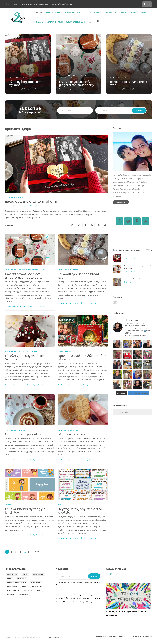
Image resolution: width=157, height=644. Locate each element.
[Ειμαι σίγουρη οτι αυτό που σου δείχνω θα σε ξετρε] (127, 354)
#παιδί (39, 591)
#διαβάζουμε (35, 582)
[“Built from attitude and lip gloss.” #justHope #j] (147, 344)
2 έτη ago (126, 89)
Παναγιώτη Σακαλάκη (53, 637)
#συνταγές (10, 595)
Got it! (147, 4)
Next (37, 552)
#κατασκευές (28, 591)
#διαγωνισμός (12, 587)
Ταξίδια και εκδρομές (75, 22)
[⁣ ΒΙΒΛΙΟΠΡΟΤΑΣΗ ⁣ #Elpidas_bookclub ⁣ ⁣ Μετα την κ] (147, 374)
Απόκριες (133, 13)
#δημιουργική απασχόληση (16, 582)
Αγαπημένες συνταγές (75, 13)
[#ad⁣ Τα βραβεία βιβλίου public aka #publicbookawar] (127, 364)
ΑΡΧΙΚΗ (39, 13)
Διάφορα (25, 77)
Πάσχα (123, 13)
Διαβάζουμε (94, 13)
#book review (12, 574)
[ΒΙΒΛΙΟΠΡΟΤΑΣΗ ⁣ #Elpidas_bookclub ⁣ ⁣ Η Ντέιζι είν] (127, 344)
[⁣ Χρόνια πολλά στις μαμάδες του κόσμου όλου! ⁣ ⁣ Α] (117, 364)
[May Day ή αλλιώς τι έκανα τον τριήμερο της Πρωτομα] (137, 364)
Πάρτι (82, 75)
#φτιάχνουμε (23, 595)
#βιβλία (9, 578)
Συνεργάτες (124, 636)
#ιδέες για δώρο (37, 587)
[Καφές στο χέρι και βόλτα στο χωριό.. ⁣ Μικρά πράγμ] (147, 364)
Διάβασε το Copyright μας (81, 602)
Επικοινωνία (100, 636)
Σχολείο (40, 22)
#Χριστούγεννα (38, 574)
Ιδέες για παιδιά (53, 13)
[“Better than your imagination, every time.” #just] (117, 344)
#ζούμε (24, 587)
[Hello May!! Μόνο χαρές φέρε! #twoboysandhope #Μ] (127, 374)
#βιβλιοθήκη (21, 578)
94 (29, 552)
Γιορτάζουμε (14, 77)
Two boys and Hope (15, 89)
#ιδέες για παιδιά (13, 591)
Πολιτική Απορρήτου (142, 636)
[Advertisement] (132, 439)
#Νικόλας (25, 574)
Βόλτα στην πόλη (54, 22)
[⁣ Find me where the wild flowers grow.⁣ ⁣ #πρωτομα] (117, 374)
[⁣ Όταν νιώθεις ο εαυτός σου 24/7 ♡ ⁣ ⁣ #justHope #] (117, 384)
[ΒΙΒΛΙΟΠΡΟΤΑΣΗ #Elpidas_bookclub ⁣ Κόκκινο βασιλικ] (117, 354)
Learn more (120, 202)
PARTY (143, 13)
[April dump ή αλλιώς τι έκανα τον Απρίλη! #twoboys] (137, 374)
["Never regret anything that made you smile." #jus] (137, 344)
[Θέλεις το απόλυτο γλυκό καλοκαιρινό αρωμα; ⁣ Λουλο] (147, 354)
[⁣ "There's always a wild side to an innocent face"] (137, 354)
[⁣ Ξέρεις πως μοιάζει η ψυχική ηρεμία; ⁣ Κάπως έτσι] (137, 384)
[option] (28, 64)
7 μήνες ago (26, 89)
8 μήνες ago (76, 89)
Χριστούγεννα (111, 13)
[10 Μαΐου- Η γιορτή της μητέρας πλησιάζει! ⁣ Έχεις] (147, 384)
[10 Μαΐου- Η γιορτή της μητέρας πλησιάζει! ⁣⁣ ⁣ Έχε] (127, 384)
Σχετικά (112, 636)
